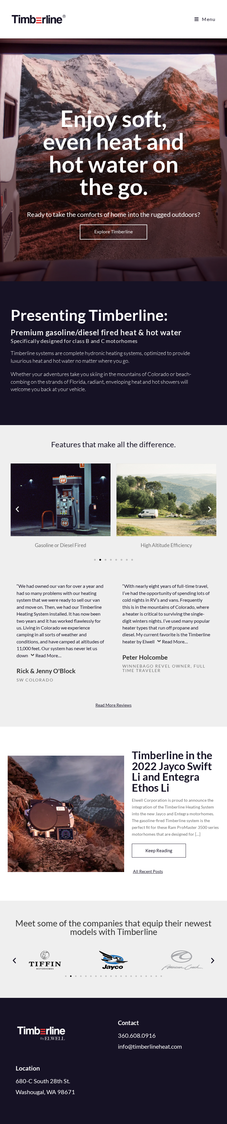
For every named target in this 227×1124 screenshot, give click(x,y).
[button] (17, 509)
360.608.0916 (137, 1035)
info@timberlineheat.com (150, 1046)
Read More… (48, 655)
